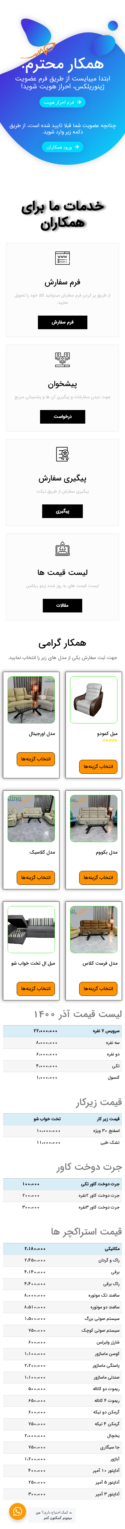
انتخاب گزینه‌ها (98, 766)
